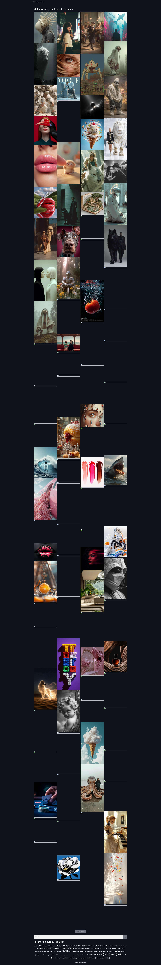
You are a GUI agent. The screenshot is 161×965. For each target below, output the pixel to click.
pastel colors (111, 951)
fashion (91, 948)
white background (103, 958)
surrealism (93, 955)
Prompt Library (38, 2)
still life (84, 954)
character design (81, 946)
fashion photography (100, 948)
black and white (62, 945)
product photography (75, 954)
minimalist (88, 951)
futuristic (111, 948)
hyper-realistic (48, 951)
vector (59, 958)
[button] (80, 931)
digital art (56, 948)
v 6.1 (116, 954)
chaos (71, 945)
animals (54, 945)
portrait (53, 955)
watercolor (84, 958)
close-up (112, 945)
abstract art (38, 945)
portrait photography (64, 955)
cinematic (104, 945)
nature (95, 951)
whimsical (92, 958)
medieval (71, 951)
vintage (77, 958)
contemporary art (44, 948)
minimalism (79, 951)
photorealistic (43, 955)
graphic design (118, 948)
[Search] (125, 937)
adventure (47, 945)
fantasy (74, 948)
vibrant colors (68, 958)
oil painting (102, 951)
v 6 (104, 954)
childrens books (95, 945)
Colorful (118, 945)
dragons (65, 948)
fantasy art (83, 948)
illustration (60, 951)
